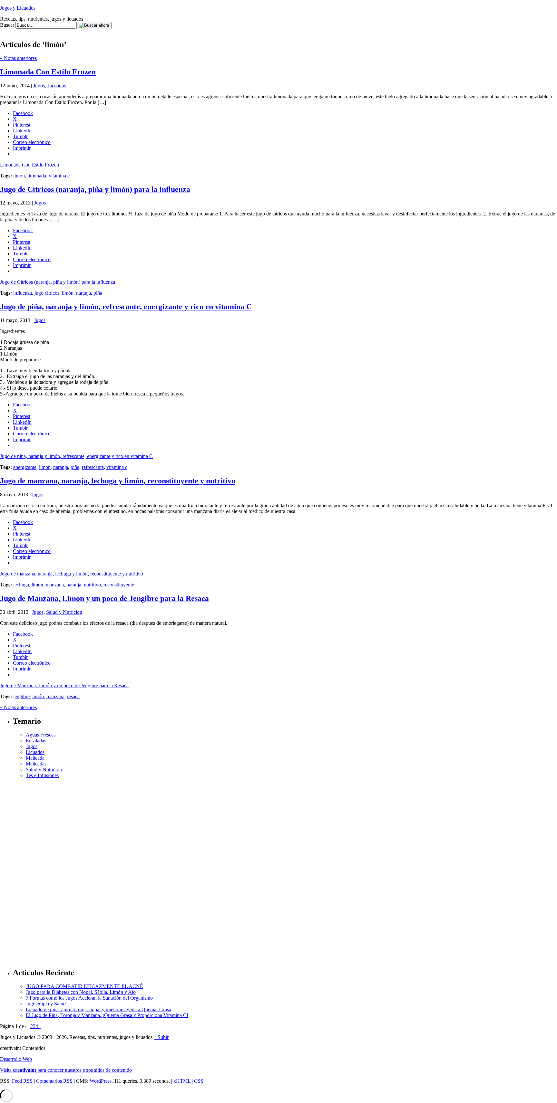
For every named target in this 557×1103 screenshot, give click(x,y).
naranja (83, 293)
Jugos (39, 85)
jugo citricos (46, 293)
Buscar (7, 25)
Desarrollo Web (16, 1059)
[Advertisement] (117, 31)
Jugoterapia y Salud (46, 1003)
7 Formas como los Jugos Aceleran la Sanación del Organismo (89, 998)
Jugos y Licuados (17, 8)
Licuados (56, 85)
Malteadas (36, 763)
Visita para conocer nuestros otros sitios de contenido (66, 1070)
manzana (55, 584)
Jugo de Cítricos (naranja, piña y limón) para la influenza (95, 189)
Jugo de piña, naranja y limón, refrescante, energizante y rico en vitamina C (126, 306)
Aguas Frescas (40, 734)
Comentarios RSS (54, 1081)
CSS (198, 1081)
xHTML (182, 1081)
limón (19, 175)
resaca (73, 696)
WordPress (101, 1081)
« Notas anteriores (18, 58)
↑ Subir (161, 1037)
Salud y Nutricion (64, 612)
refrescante (93, 467)
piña (97, 293)
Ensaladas (36, 740)
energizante (24, 467)
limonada (36, 175)
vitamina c (59, 175)
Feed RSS (22, 1081)
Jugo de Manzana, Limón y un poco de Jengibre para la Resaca (104, 598)
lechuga (21, 584)
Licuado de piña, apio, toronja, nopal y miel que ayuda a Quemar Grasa (98, 1009)
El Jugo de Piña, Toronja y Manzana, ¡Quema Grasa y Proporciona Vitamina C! (107, 1015)
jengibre (21, 696)
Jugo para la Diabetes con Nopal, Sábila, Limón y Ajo (81, 992)
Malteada (35, 758)
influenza (22, 293)
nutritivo (92, 584)
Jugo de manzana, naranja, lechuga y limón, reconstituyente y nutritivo (117, 481)
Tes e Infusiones (42, 775)
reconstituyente (118, 584)
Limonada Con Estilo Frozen (48, 72)
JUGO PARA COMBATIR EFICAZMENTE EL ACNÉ (84, 986)
